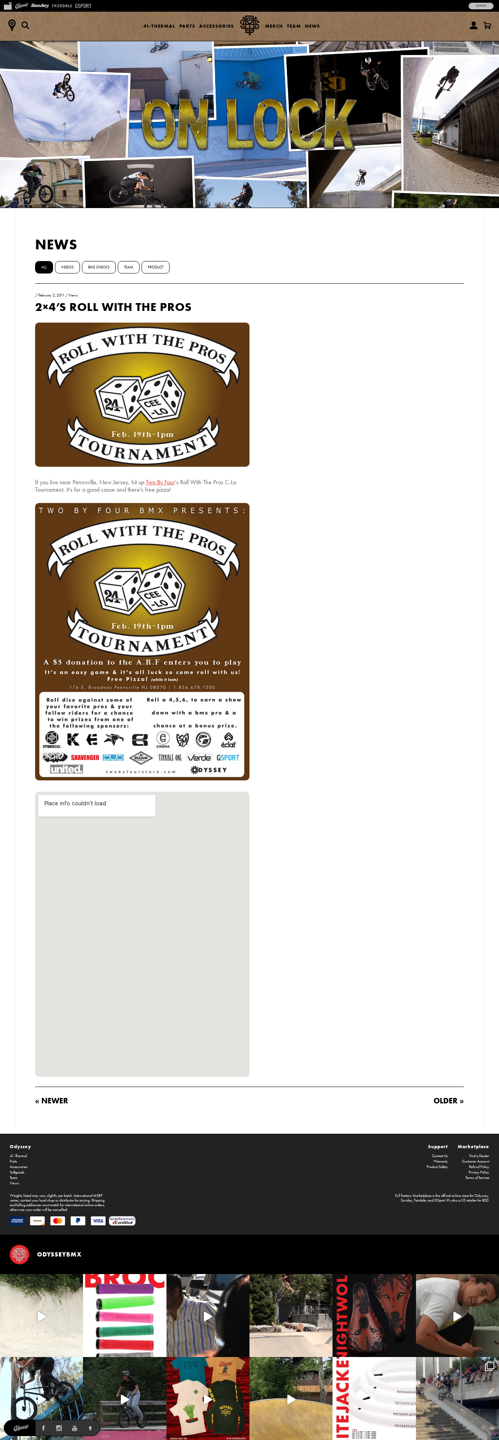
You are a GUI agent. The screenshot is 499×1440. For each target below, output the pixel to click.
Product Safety (437, 1167)
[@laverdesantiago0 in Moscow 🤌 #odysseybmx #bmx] (291, 1398)
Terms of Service (477, 1177)
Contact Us (440, 1156)
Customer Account (475, 1161)
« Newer (51, 1100)
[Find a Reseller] (11, 25)
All (44, 267)
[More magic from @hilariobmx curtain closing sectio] (457, 1315)
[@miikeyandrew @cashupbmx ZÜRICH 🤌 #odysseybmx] (457, 1398)
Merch (274, 26)
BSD (485, 1200)
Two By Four (160, 482)
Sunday (406, 1200)
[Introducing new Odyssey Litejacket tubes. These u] (374, 1398)
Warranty (441, 1161)
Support (481, 5)
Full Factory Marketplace (413, 1195)
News (312, 26)
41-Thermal (159, 26)
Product (155, 267)
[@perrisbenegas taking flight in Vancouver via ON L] (124, 1398)
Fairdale (420, 1200)
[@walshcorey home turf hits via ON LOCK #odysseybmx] (41, 1315)
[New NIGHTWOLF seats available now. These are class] (374, 1315)
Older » (449, 1100)
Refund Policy (479, 1167)
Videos (67, 267)
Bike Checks (99, 267)
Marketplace (473, 1146)
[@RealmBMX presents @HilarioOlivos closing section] (41, 1398)
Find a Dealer (479, 1156)
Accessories (216, 26)
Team (294, 26)
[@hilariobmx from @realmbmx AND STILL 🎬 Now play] (208, 1315)
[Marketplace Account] (473, 25)
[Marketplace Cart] (487, 25)
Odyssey (20, 1146)
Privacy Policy (479, 1172)
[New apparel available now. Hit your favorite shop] (208, 1398)
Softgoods (17, 1172)
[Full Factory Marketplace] (7, 5)
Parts (187, 26)
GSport (439, 1200)
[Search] (25, 25)
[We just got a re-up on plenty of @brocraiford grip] (124, 1315)
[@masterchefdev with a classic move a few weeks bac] (291, 1315)
